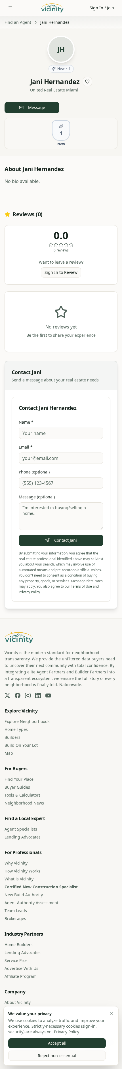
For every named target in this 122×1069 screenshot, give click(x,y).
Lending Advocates (23, 837)
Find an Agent (18, 22)
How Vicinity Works (22, 871)
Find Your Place (19, 779)
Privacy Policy (66, 1031)
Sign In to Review (61, 272)
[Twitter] (7, 695)
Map (9, 753)
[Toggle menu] (10, 8)
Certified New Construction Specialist (41, 886)
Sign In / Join (102, 7)
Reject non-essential (57, 1055)
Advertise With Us (21, 968)
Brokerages (15, 918)
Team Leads (16, 910)
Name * (26, 422)
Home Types (16, 729)
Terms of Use (81, 586)
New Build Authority (24, 894)
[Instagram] (28, 695)
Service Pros (16, 960)
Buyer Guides (17, 787)
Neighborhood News (24, 803)
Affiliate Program (21, 976)
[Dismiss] (111, 1013)
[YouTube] (48, 695)
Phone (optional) (34, 472)
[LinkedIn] (38, 695)
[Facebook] (17, 695)
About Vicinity (18, 1002)
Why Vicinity (16, 863)
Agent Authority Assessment (31, 902)
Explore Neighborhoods (27, 721)
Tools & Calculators (23, 795)
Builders (12, 737)
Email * (26, 447)
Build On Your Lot (21, 745)
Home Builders (19, 944)
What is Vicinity (19, 879)
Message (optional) (37, 497)
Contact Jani (65, 540)
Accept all (57, 1043)
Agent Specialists (21, 829)
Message (36, 107)
